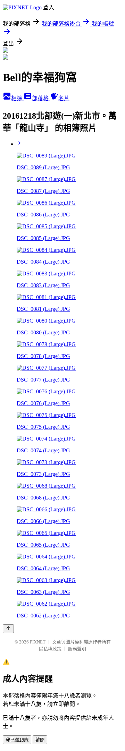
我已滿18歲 (17, 740)
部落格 (41, 98)
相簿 (17, 98)
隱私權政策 (50, 648)
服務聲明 (77, 648)
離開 (39, 740)
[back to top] (8, 628)
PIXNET (37, 642)
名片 (63, 98)
